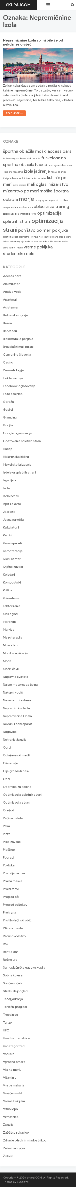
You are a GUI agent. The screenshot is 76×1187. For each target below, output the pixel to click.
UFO (6, 1030)
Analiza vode (12, 292)
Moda (7, 661)
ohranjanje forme (28, 214)
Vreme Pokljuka (14, 1101)
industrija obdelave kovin (60, 165)
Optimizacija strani (16, 802)
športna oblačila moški (25, 151)
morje (26, 198)
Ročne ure (10, 960)
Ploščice (9, 850)
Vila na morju (12, 1070)
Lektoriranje (11, 606)
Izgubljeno (10, 480)
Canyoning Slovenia (17, 354)
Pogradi (8, 857)
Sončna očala (12, 983)
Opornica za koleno (17, 787)
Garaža (8, 402)
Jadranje (9, 512)
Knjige (6, 178)
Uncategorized (14, 1046)
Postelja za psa (14, 873)
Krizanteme (11, 598)
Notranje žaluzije (15, 739)
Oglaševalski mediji (16, 755)
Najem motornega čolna (20, 684)
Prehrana (9, 912)
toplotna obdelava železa (37, 241)
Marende (9, 622)
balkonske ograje (11, 158)
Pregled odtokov (15, 905)
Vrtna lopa (10, 1109)
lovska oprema (19, 185)
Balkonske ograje (15, 315)
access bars (59, 151)
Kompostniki (12, 582)
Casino (8, 362)
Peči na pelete (13, 818)
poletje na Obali (10, 237)
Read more (13, 113)
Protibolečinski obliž (17, 920)
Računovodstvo (14, 936)
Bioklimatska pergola (18, 339)
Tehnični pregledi (15, 1007)
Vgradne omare (14, 1062)
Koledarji (9, 574)
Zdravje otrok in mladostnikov (24, 1140)
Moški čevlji (11, 669)
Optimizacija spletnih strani (22, 795)
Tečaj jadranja (13, 999)
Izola (6, 488)
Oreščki (8, 810)
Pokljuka (9, 865)
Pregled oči (11, 897)
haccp (41, 164)
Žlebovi (8, 1156)
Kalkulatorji (11, 527)
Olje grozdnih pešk (16, 771)
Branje (23, 158)
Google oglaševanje (17, 433)
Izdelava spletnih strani (19, 472)
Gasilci (8, 409)
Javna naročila (13, 519)
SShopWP (23, 1182)
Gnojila (8, 425)
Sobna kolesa (12, 975)
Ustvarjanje (55, 241)
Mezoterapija (12, 637)
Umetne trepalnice (16, 1038)
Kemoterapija (12, 551)
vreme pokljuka (38, 247)
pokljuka (60, 230)
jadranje (42, 171)
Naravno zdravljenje (17, 700)
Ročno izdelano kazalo (54, 237)
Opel (6, 779)
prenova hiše (36, 237)
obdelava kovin (26, 207)
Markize (8, 629)
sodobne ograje (17, 241)
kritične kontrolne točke (34, 178)
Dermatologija (13, 370)
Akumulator (11, 284)
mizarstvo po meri (21, 191)
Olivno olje (10, 763)
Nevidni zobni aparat (17, 724)
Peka (6, 826)
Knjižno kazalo (13, 567)
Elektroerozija (13, 378)
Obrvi (7, 747)
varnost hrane (16, 247)
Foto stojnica (12, 394)
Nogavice (10, 732)
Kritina (7, 590)
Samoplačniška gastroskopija (24, 967)
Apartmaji (10, 299)
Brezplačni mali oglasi (18, 347)
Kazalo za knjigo (58, 172)
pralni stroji (24, 237)
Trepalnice (10, 1015)
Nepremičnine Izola (16, 708)
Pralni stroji (11, 889)
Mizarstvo (10, 645)
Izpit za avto (12, 504)
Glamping (10, 417)
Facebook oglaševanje (19, 386)
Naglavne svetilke (15, 677)
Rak (5, 944)
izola (28, 171)
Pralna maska (12, 881)
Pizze (7, 834)
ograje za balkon (11, 214)
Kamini (7, 535)
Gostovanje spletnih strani (22, 441)
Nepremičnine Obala (17, 716)
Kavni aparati (12, 543)
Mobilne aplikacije (15, 653)
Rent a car (10, 952)
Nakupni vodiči (13, 692)
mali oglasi (37, 184)
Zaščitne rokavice (16, 1132)
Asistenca (10, 307)
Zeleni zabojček (14, 1148)
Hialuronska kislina (16, 457)
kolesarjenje (15, 178)
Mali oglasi (10, 614)
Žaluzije (8, 1125)
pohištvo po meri (34, 230)
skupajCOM (18, 4)
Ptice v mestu (13, 928)
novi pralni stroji (10, 207)
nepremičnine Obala (58, 200)
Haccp (7, 449)
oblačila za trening (51, 206)
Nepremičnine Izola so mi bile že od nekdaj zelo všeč (33, 42)
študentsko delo (18, 253)
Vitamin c (9, 1077)
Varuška (8, 1054)
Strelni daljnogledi (15, 991)
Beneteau (10, 331)
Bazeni (7, 323)
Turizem (8, 1022)
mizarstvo (58, 184)
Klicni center (12, 559)
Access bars (12, 276)
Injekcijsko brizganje (17, 464)
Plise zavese (12, 842)
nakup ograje (41, 200)
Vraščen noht (12, 1093)
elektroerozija (34, 158)
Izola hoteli (11, 496)
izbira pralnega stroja (13, 172)
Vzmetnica (10, 1117)
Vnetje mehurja (13, 1085)
